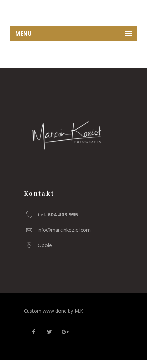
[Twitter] (49, 331)
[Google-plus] (65, 331)
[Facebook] (33, 331)
